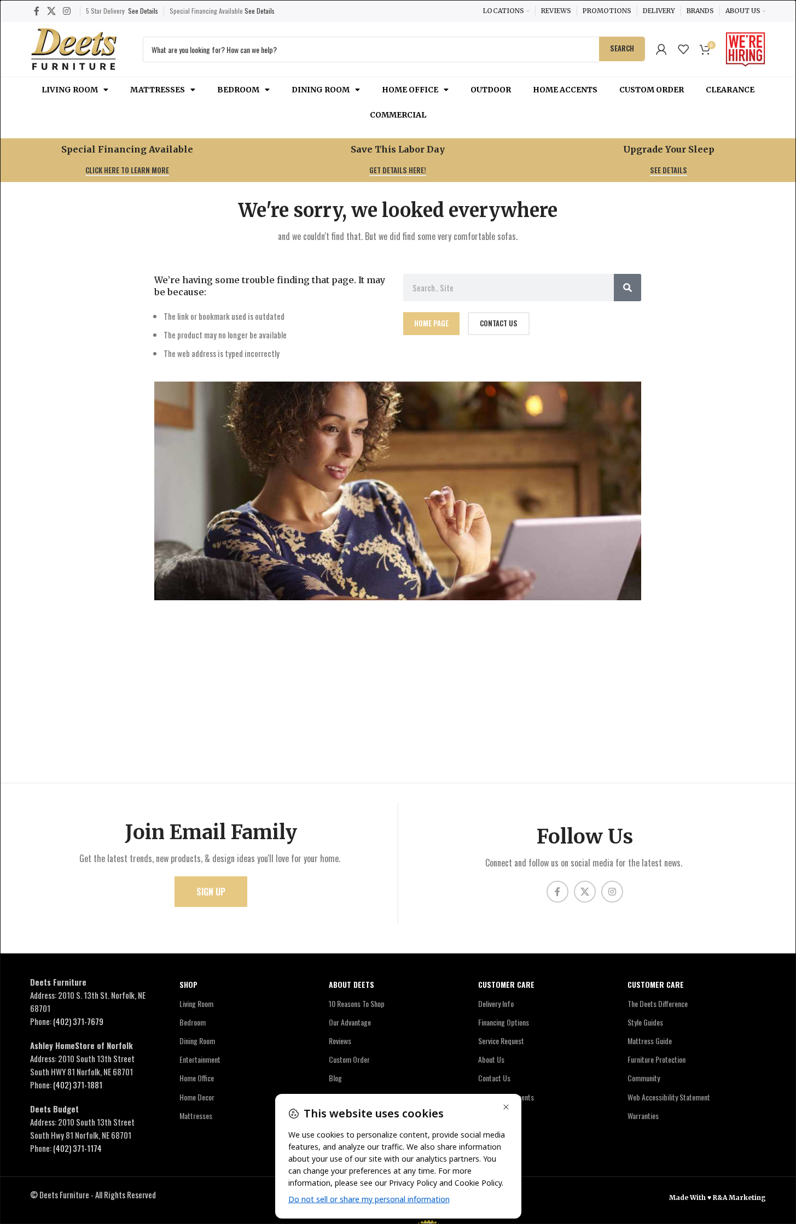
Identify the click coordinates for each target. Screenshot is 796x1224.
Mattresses (157, 90)
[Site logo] (74, 48)
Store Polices (497, 1115)
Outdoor (490, 90)
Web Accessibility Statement (668, 1097)
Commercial (398, 115)
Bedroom (238, 90)
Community (643, 1078)
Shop (188, 984)
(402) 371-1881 (77, 1085)
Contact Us (494, 1078)
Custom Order (651, 90)
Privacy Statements (506, 1097)
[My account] (661, 49)
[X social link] (51, 11)
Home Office (410, 90)
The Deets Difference (657, 1003)
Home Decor (196, 1097)
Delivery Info (496, 1003)
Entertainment (199, 1059)
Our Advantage (350, 1022)
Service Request (501, 1040)
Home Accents (565, 90)
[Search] (627, 287)
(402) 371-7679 (78, 1021)
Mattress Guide (649, 1040)
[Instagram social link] (66, 11)
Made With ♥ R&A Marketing (717, 1197)
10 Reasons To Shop (357, 1003)
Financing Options (503, 1022)
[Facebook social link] (36, 11)
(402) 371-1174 (77, 1148)
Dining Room (321, 90)
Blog (335, 1078)
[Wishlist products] (683, 49)
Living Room (70, 90)
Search (622, 48)
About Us (491, 1059)
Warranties (643, 1115)
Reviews (340, 1040)
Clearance (730, 90)
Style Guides (645, 1022)
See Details (143, 10)
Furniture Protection (656, 1059)
